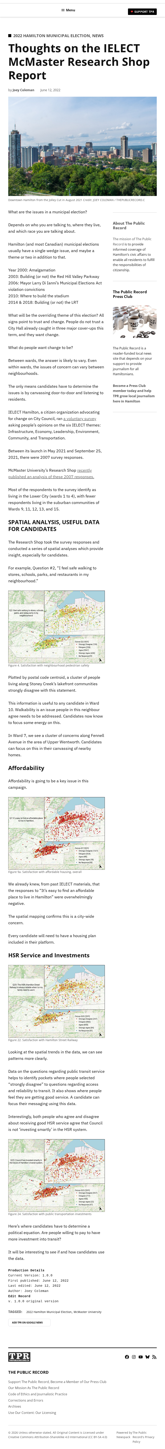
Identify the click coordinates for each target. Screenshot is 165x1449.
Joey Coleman (23, 90)
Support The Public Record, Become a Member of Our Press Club (57, 1382)
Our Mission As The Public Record (33, 1388)
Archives (14, 1406)
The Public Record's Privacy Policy (143, 1437)
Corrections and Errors (25, 1400)
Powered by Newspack (124, 1435)
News (98, 35)
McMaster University (87, 1312)
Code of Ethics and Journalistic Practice (37, 1394)
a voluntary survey (79, 418)
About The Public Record (129, 225)
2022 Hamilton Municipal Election (51, 35)
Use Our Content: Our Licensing (32, 1412)
